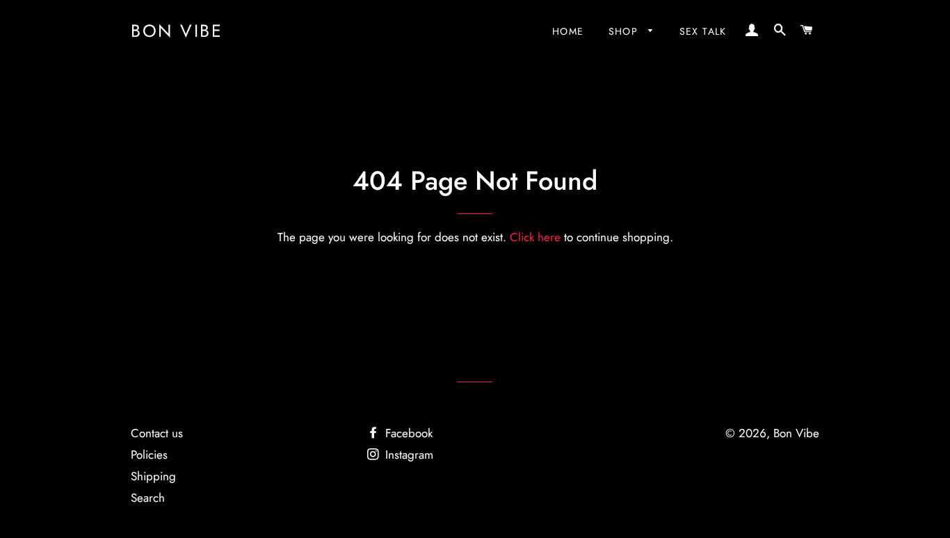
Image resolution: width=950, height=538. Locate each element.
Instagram (407, 454)
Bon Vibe (177, 31)
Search (148, 497)
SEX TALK (703, 31)
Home (568, 31)
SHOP (625, 31)
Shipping (153, 476)
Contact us (157, 433)
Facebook (407, 433)
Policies (149, 454)
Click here (535, 237)
